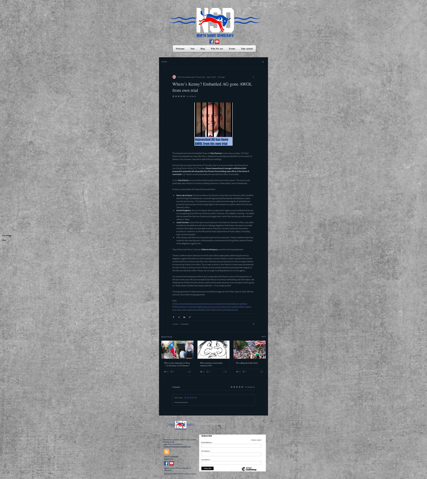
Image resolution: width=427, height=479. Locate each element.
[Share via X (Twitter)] (179, 317)
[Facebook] (211, 41)
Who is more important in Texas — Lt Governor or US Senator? (177, 364)
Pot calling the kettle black (247, 362)
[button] (192, 48)
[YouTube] (217, 41)
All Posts (164, 62)
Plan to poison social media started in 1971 (211, 364)
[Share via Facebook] (173, 317)
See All (263, 336)
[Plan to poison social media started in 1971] (213, 350)
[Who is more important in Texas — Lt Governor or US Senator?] (177, 350)
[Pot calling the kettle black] (250, 350)
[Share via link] (190, 317)
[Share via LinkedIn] (184, 317)
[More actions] (253, 77)
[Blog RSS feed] (166, 452)
